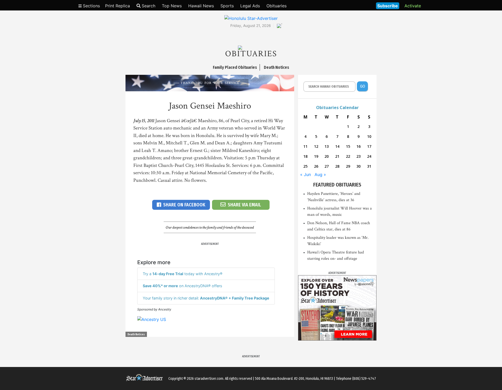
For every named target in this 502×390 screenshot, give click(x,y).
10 (369, 136)
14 (337, 146)
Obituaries (276, 5)
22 (348, 156)
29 (348, 166)
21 (337, 156)
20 (326, 156)
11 (305, 146)
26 (316, 166)
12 (316, 146)
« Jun (305, 174)
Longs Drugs (356, 5)
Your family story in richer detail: (206, 298)
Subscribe (387, 5)
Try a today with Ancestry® (183, 274)
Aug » (320, 174)
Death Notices (136, 334)
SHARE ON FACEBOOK (184, 205)
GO (362, 86)
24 (369, 156)
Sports (227, 5)
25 (305, 166)
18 (305, 156)
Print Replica (117, 5)
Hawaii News (201, 5)
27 (326, 166)
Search (148, 5)
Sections (91, 5)
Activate (412, 5)
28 (337, 166)
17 (369, 146)
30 (358, 166)
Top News (172, 5)
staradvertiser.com (209, 378)
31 (369, 166)
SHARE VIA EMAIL (244, 205)
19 (316, 156)
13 (326, 146)
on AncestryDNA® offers (182, 286)
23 (358, 156)
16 (358, 146)
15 (348, 146)
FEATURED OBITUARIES (337, 185)
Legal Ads (250, 5)
